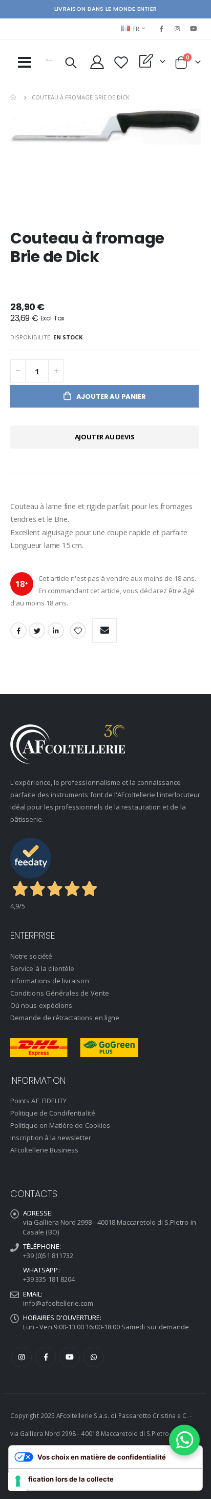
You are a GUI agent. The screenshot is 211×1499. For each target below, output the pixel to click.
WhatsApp (93, 1357)
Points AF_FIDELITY (38, 1100)
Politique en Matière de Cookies (60, 1125)
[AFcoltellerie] (49, 60)
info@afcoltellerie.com (58, 1303)
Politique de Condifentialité (52, 1113)
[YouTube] (193, 28)
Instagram (21, 1357)
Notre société (31, 956)
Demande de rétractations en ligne (64, 1017)
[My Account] (97, 62)
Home (13, 97)
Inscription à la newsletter (50, 1137)
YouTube (69, 1357)
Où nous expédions (41, 1005)
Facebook (18, 630)
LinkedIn (56, 630)
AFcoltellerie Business (44, 1149)
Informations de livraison (49, 980)
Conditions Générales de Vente (59, 993)
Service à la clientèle (42, 968)
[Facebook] (161, 28)
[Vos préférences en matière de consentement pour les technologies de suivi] (18, 1481)
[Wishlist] (121, 62)
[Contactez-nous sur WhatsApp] (184, 1440)
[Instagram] (177, 28)
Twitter (37, 630)
